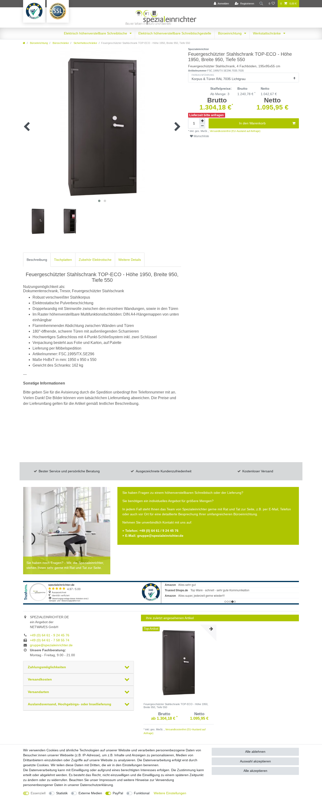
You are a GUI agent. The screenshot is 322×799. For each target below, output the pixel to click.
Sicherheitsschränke (85, 43)
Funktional (141, 793)
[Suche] (261, 3)
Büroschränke (60, 43)
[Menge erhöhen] (202, 120)
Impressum (107, 780)
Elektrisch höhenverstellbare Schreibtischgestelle (174, 33)
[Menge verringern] (202, 125)
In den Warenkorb (252, 123)
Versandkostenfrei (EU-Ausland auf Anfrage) (234, 131)
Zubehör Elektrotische (95, 260)
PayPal (118, 793)
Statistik (62, 793)
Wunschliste (201, 136)
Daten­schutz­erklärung (96, 785)
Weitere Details (129, 260)
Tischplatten (63, 260)
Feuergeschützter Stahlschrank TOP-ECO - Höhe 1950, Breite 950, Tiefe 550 (176, 705)
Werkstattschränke (267, 33)
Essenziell (38, 793)
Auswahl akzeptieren (255, 761)
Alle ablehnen (255, 751)
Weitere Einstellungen (170, 793)
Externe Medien (90, 793)
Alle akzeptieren (255, 771)
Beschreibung (37, 260)
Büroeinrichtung (230, 33)
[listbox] (178, 662)
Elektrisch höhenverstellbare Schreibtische (96, 33)
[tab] (37, 259)
